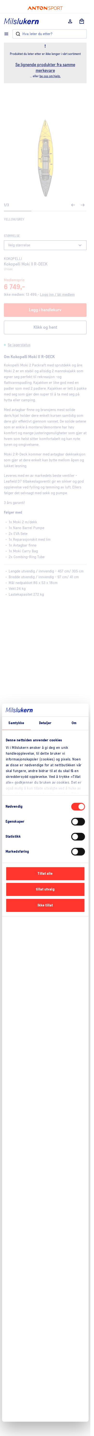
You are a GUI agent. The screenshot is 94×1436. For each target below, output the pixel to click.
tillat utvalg (45, 889)
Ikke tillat (45, 905)
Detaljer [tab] (45, 723)
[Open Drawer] (6, 34)
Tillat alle (45, 873)
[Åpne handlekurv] (82, 21)
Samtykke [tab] (16, 723)
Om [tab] (74, 723)
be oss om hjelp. (50, 76)
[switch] (78, 822)
